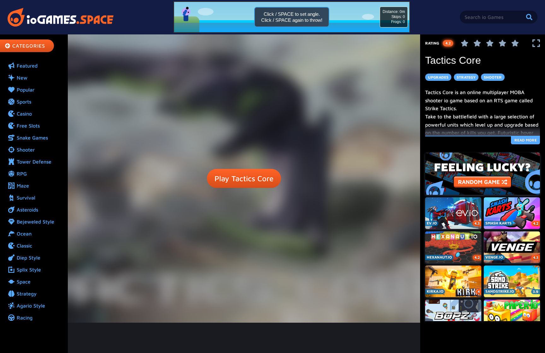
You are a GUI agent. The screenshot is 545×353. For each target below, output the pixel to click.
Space (24, 281)
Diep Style (28, 257)
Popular (25, 90)
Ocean (24, 233)
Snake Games (32, 138)
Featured (27, 66)
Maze (23, 185)
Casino (24, 114)
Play (243, 178)
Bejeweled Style (35, 221)
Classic (24, 245)
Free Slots (28, 126)
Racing (24, 317)
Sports (24, 102)
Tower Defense (34, 162)
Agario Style (31, 305)
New (22, 78)
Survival (26, 197)
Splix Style (29, 269)
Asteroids (27, 209)
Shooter (26, 150)
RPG (22, 173)
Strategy (27, 293)
